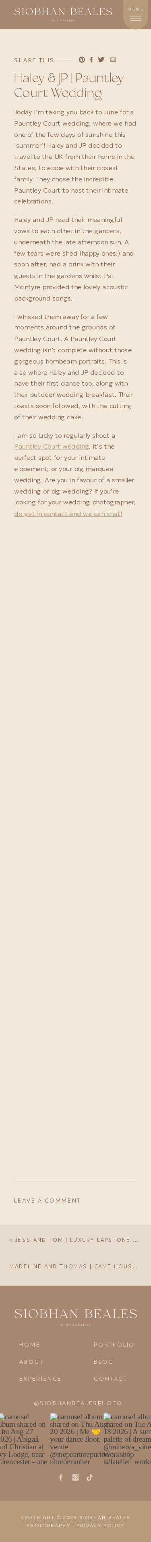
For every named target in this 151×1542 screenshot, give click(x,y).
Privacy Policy (100, 1526)
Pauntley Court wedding (51, 446)
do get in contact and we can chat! (68, 513)
